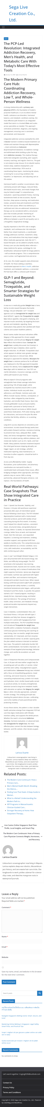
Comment (6, 907)
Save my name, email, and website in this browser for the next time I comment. (22, 973)
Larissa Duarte (22, 75)
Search (39, 993)
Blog (6, 38)
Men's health (26, 266)
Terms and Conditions (12, 1092)
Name (5, 936)
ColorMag (7, 1103)
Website (5, 957)
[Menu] (3, 27)
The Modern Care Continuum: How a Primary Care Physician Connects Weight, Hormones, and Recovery (21, 836)
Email (4, 947)
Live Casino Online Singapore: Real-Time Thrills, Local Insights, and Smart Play (20, 826)
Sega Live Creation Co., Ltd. (22, 13)
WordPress (18, 1103)
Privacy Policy (8, 1087)
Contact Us (7, 1083)
